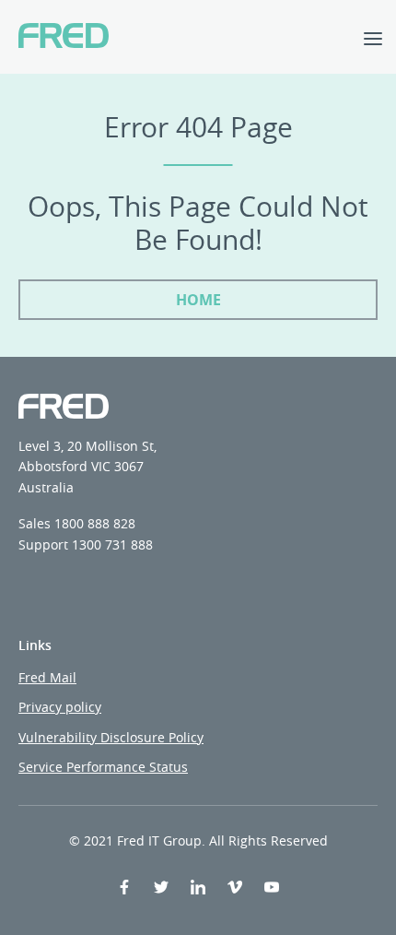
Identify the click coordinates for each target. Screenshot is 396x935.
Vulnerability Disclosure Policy (111, 737)
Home (198, 300)
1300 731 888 (112, 544)
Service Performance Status (103, 766)
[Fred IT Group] (63, 37)
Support (43, 544)
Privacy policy (59, 707)
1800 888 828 (94, 523)
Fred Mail (47, 677)
